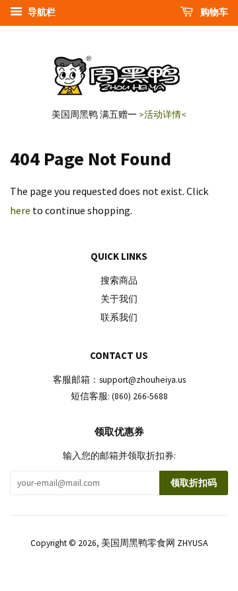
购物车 (213, 12)
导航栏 (41, 12)
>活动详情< (162, 114)
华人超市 (147, 581)
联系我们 (119, 317)
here (20, 210)
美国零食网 (97, 581)
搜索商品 (119, 280)
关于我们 (119, 299)
